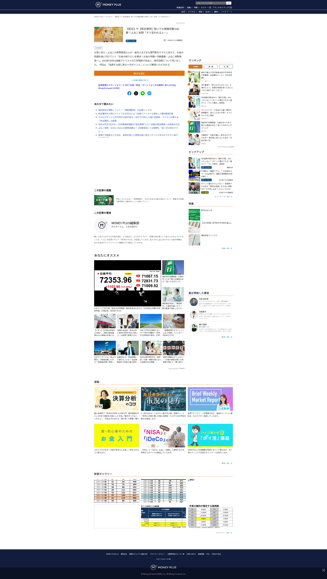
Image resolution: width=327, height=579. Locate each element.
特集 (196, 7)
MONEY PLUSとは (112, 554)
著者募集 (201, 554)
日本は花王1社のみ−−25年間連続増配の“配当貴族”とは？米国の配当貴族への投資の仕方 (139, 124)
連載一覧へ (226, 463)
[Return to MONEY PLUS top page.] (108, 4)
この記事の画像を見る (139, 80)
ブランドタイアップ (222, 7)
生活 (183, 11)
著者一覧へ (226, 337)
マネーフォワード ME (163, 559)
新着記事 (180, 7)
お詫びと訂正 (216, 554)
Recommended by (174, 369)
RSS (208, 554)
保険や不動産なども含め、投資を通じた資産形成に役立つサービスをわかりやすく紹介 (138, 135)
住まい (208, 11)
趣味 (216, 11)
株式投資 (98, 48)
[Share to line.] (143, 93)
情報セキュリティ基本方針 (138, 554)
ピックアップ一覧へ (223, 196)
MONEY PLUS (98, 16)
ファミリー (225, 11)
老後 (200, 11)
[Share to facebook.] (129, 93)
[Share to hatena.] (149, 93)
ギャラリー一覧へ (223, 533)
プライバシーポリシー (157, 554)
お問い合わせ (191, 554)
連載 (189, 7)
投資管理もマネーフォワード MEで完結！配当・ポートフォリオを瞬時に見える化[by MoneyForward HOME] (137, 86)
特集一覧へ (226, 248)
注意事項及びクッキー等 (175, 554)
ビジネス (191, 11)
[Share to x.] (136, 93)
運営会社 (124, 554)
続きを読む (139, 73)
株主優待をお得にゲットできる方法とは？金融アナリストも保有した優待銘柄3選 (135, 113)
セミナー (206, 7)
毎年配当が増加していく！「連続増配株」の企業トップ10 (125, 109)
